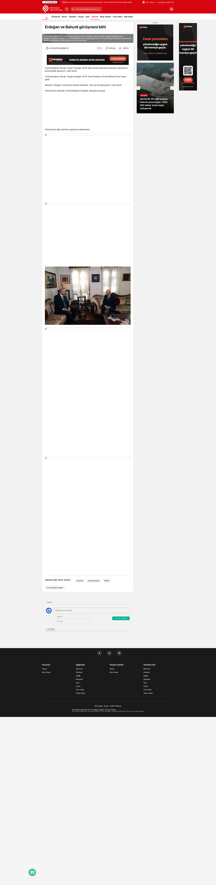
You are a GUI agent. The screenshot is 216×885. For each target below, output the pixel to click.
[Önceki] (138, 88)
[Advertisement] (88, 110)
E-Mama (78, 711)
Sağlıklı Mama (84, 711)
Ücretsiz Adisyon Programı (137, 711)
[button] (171, 9)
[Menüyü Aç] (67, 9)
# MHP (106, 581)
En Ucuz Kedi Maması (106, 711)
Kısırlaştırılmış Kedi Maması (119, 711)
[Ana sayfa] (46, 18)
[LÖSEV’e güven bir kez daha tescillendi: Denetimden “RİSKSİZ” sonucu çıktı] (155, 88)
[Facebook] (99, 653)
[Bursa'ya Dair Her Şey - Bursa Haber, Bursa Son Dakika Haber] (52, 9)
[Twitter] (109, 653)
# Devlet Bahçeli (93, 581)
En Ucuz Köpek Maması (94, 711)
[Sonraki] (172, 88)
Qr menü (128, 711)
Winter (113, 710)
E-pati (73, 711)
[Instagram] (119, 653)
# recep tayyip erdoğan (55, 588)
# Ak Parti (79, 581)
